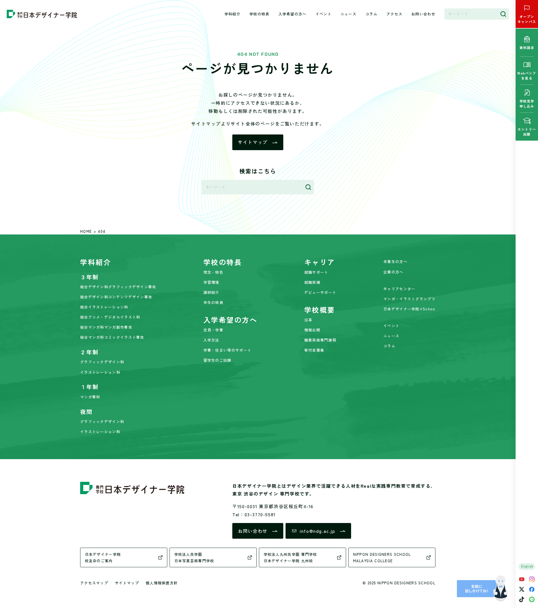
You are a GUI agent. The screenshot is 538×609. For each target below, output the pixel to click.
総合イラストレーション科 (104, 307)
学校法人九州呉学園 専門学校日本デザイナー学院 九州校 (290, 557)
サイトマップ (253, 142)
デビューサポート (320, 292)
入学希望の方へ (293, 14)
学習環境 (211, 282)
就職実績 (312, 282)
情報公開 (312, 330)
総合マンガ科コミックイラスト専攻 (112, 337)
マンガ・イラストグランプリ (409, 298)
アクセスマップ (94, 582)
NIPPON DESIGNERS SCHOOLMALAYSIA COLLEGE (382, 557)
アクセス (394, 14)
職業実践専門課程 (320, 340)
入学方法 (211, 340)
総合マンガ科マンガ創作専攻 (106, 327)
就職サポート (316, 272)
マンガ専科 (90, 396)
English (527, 566)
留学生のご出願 (217, 360)
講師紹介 (211, 292)
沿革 (308, 319)
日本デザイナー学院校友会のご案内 (103, 557)
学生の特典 (213, 302)
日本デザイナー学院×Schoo (409, 309)
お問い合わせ (423, 14)
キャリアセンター (399, 288)
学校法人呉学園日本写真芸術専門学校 (194, 557)
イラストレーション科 (100, 372)
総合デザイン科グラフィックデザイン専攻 (118, 286)
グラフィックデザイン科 (102, 361)
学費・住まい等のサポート (227, 350)
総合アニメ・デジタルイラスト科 (110, 317)
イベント (323, 14)
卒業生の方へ (395, 261)
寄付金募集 (314, 350)
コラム (371, 14)
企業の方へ (393, 272)
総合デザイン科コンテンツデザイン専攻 (116, 296)
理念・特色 (213, 272)
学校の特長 (259, 14)
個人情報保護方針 (162, 582)
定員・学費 (213, 330)
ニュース (348, 14)
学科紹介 (232, 14)
